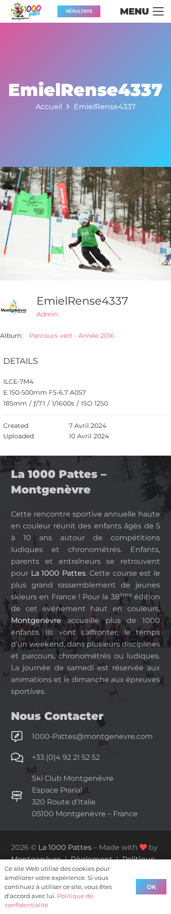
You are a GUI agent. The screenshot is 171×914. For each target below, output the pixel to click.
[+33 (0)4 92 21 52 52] (21, 757)
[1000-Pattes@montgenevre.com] (21, 736)
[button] (142, 11)
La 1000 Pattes (58, 573)
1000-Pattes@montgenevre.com (92, 736)
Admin (47, 314)
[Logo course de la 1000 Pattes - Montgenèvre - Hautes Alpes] (25, 11)
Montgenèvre (36, 620)
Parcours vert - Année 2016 (71, 335)
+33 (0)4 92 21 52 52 (66, 757)
